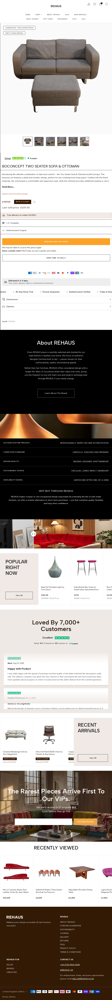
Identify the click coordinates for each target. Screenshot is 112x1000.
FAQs (62, 944)
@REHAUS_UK (66, 970)
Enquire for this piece (56, 242)
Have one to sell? (56, 258)
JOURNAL (64, 933)
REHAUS (56, 6)
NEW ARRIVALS (80, 15)
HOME (27, 15)
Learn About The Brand (56, 393)
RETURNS (64, 940)
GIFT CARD (48, 19)
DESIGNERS (62, 19)
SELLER (10, 964)
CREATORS (12, 972)
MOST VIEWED (32, 19)
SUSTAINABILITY (67, 929)
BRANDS (10, 968)
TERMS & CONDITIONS (70, 952)
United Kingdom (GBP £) (13, 991)
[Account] (88, 4)
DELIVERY (64, 937)
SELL (84, 19)
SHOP (37, 15)
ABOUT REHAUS (53, 15)
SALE (67, 15)
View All (19, 595)
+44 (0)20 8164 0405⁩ (70, 964)
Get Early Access (85, 821)
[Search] (106, 4)
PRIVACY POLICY (68, 948)
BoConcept (23, 194)
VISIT (74, 19)
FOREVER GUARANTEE (70, 925)
